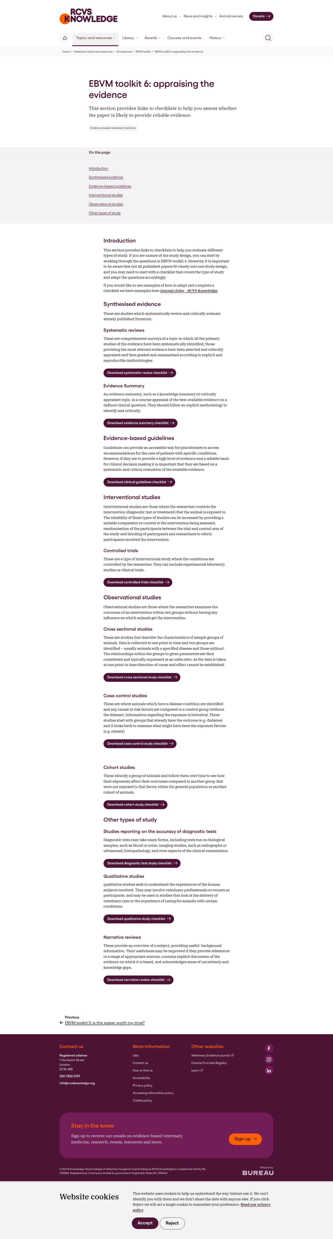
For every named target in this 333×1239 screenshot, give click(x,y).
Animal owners (231, 16)
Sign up (243, 1138)
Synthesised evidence (106, 177)
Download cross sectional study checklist (139, 677)
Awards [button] (151, 38)
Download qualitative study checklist (136, 919)
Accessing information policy (153, 1093)
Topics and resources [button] (94, 38)
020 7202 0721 (70, 1076)
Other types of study (105, 213)
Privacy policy (142, 1085)
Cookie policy (142, 1100)
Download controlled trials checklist (135, 582)
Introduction (98, 168)
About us (169, 16)
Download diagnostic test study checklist (139, 863)
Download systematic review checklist (137, 373)
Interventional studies (106, 195)
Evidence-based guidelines (110, 186)
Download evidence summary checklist (138, 423)
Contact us (140, 1063)
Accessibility (141, 1078)
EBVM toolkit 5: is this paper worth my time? (105, 1022)
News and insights (198, 16)
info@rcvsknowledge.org (77, 1083)
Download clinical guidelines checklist (136, 482)
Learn (197, 1070)
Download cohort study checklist (133, 804)
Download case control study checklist (137, 743)
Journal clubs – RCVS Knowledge (189, 290)
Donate (259, 16)
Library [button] (128, 38)
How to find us (143, 1070)
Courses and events (184, 38)
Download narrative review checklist (136, 980)
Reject (172, 1223)
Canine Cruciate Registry (209, 1063)
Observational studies (106, 204)
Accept (145, 1223)
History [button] (215, 38)
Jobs (136, 1055)
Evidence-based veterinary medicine (113, 127)
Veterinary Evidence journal (212, 1055)
